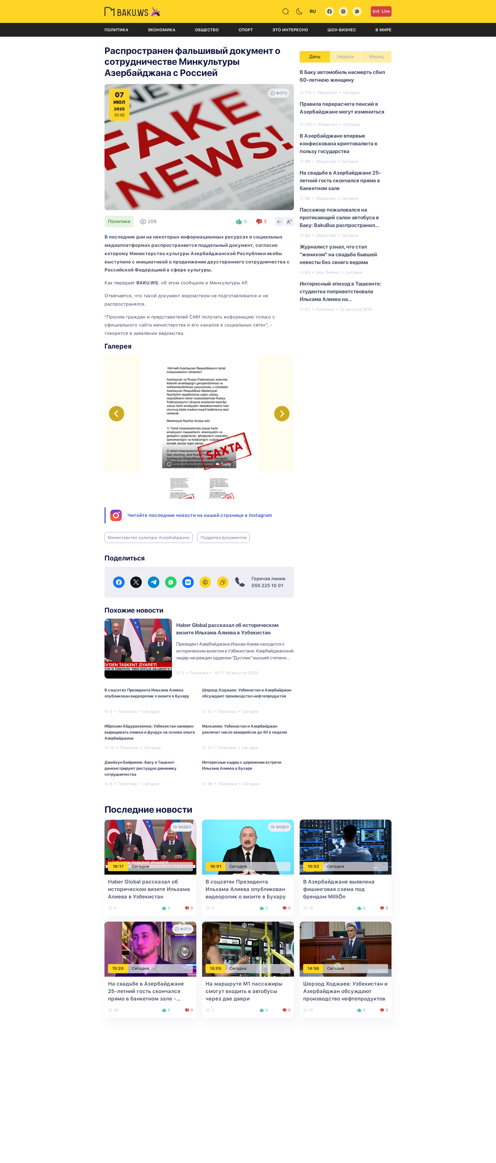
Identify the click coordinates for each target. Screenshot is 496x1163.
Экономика (161, 30)
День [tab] (315, 56)
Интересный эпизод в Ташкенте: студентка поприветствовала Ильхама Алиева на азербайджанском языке (340, 292)
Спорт (246, 30)
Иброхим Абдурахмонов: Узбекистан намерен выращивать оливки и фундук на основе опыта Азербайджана (149, 732)
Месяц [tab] (376, 56)
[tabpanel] (346, 190)
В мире (383, 30)
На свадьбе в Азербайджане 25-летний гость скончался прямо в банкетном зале (340, 180)
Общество (207, 30)
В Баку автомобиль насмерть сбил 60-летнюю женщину (342, 76)
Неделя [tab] (345, 56)
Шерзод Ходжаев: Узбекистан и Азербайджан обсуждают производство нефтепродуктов (246, 693)
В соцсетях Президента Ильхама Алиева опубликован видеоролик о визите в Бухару (146, 693)
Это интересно (290, 30)
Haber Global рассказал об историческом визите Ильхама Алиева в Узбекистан (149, 889)
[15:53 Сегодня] (346, 846)
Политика (116, 30)
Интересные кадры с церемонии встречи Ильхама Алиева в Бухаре (241, 765)
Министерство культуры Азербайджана (148, 537)
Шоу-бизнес (342, 30)
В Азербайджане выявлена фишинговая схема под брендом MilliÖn (339, 889)
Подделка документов (224, 537)
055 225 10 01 (267, 585)
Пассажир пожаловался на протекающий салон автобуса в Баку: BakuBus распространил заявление (339, 218)
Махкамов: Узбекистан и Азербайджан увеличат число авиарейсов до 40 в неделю (244, 729)
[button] (282, 413)
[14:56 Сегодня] (346, 948)
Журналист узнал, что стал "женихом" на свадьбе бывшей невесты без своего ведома (338, 254)
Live (386, 11)
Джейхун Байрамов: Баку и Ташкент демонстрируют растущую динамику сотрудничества (140, 768)
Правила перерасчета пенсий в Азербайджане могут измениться (342, 108)
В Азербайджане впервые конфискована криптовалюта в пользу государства (338, 143)
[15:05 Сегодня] (248, 948)
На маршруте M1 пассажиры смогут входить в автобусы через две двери (244, 991)
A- (279, 221)
